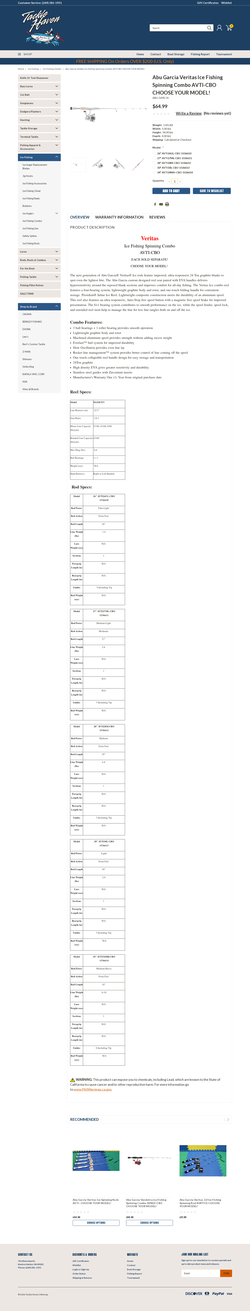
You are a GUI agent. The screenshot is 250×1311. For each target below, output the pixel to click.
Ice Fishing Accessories (35, 183)
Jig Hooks (28, 175)
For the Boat (27, 268)
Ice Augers (28, 213)
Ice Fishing (33, 69)
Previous (71, 114)
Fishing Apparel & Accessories (30, 147)
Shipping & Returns (82, 1277)
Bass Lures (26, 86)
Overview (79, 217)
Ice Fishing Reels (31, 198)
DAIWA (27, 329)
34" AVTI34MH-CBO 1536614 (175, 172)
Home (140, 54)
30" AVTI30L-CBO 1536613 (173, 167)
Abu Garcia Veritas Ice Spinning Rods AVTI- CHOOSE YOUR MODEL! (96, 1201)
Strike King (28, 366)
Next (145, 114)
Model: (158, 147)
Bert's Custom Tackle (34, 344)
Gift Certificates (208, 2)
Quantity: (158, 180)
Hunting (25, 120)
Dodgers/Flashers (30, 111)
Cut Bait (25, 94)
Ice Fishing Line (30, 228)
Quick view (96, 1161)
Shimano (27, 359)
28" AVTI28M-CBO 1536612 (174, 162)
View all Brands (31, 389)
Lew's (25, 336)
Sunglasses (26, 103)
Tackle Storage (28, 128)
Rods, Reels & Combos (33, 260)
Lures (23, 251)
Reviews (157, 217)
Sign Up (85, 1269)
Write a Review (189, 113)
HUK (25, 381)
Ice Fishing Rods (31, 243)
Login (75, 1269)
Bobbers (27, 205)
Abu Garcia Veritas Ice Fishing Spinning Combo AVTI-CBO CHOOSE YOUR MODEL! (105, 69)
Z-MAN (26, 351)
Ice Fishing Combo (52, 69)
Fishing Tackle (28, 276)
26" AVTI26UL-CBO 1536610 (174, 153)
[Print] (167, 204)
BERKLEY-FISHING (32, 321)
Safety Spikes (30, 235)
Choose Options (96, 1223)
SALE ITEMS (27, 293)
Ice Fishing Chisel (31, 190)
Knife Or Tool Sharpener (34, 77)
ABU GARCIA (160, 97)
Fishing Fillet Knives (32, 285)
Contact (155, 54)
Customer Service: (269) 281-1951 (40, 2)
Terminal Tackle (29, 136)
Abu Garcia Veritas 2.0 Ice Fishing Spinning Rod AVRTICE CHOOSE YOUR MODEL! (200, 1203)
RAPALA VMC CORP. (34, 374)
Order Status (79, 1273)
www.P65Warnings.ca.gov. (93, 1089)
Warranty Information (119, 217)
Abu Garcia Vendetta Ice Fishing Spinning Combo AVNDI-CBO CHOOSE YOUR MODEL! (146, 1203)
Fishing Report (200, 54)
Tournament (224, 54)
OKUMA (27, 314)
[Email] (161, 204)
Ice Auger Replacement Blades (35, 166)
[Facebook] (155, 204)
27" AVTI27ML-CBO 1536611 (174, 158)
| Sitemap (43, 1294)
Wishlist (226, 2)
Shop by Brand (28, 306)
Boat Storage (175, 54)
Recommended (84, 1119)
